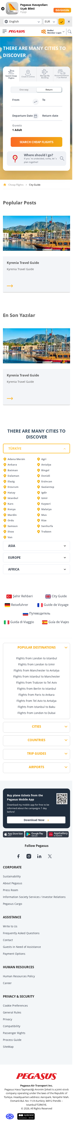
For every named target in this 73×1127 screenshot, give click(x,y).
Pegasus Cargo (12, 904)
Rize (44, 520)
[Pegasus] (17, 31)
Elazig (11, 481)
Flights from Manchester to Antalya (36, 670)
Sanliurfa (47, 526)
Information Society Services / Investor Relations (34, 897)
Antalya (46, 464)
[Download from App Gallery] (58, 834)
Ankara (12, 464)
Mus (44, 515)
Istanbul (13, 498)
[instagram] (31, 856)
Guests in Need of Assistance (22, 947)
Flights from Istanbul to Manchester (36, 676)
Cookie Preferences (15, 1005)
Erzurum (13, 487)
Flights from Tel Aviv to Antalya (36, 701)
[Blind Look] (25, 1116)
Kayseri (46, 503)
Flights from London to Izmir (36, 664)
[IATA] (9, 1116)
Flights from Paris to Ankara (36, 695)
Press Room (10, 890)
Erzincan (46, 481)
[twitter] (52, 856)
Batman (13, 470)
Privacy (7, 1019)
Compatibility (11, 1026)
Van (10, 537)
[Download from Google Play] (36, 834)
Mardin (12, 515)
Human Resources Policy (19, 976)
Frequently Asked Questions (21, 933)
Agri (43, 459)
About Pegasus (12, 883)
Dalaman (13, 475)
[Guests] (37, 130)
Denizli (45, 475)
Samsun (13, 526)
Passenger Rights (14, 1033)
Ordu (11, 520)
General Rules (12, 1012)
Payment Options (14, 954)
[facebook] (21, 856)
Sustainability (12, 876)
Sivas (11, 531)
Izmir (44, 498)
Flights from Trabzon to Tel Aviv (36, 682)
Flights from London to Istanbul (36, 658)
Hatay (11, 492)
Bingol (45, 470)
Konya (12, 509)
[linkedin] (42, 856)
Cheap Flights (16, 184)
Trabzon (46, 531)
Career (7, 983)
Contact (8, 940)
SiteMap (8, 1046)
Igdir (44, 492)
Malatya (46, 509)
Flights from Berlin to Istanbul (36, 688)
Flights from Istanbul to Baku (36, 707)
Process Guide (12, 1040)
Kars (10, 503)
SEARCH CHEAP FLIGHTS (36, 142)
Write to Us (10, 926)
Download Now (34, 820)
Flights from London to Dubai (36, 713)
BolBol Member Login (54, 31)
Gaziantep (47, 487)
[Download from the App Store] (14, 834)
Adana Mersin (16, 459)
